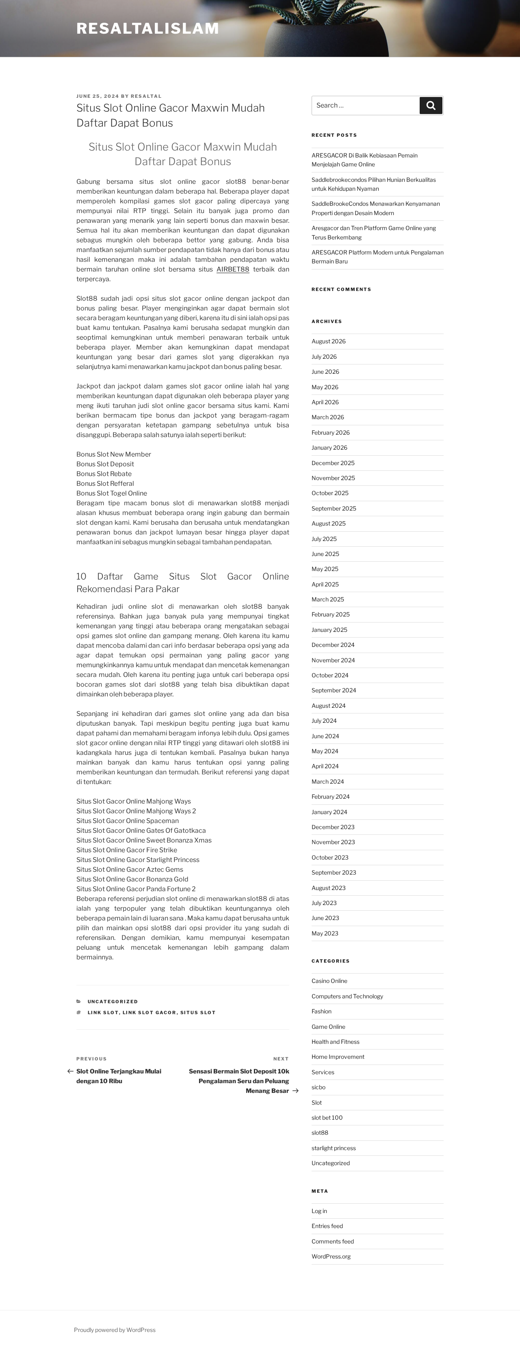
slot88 (320, 1132)
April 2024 (325, 766)
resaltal (146, 96)
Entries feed (327, 1225)
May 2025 (325, 568)
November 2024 (333, 660)
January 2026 (329, 447)
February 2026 (331, 432)
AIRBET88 (233, 269)
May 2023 (325, 933)
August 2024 (329, 705)
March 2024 (328, 781)
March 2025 (328, 599)
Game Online (328, 1026)
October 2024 (330, 675)
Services (323, 1072)
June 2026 (325, 371)
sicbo (318, 1087)
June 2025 (325, 553)
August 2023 (329, 887)
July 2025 (324, 538)
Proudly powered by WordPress (115, 1329)
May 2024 (325, 751)
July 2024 (324, 720)
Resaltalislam (148, 28)
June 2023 (325, 917)
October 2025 (330, 492)
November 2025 (333, 477)
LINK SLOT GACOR (150, 1012)
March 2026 (328, 417)
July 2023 (324, 902)
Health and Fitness (336, 1041)
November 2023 (333, 841)
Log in (319, 1210)
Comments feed (333, 1241)
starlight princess (334, 1147)
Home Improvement (338, 1056)
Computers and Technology (347, 996)
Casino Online (329, 980)
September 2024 (334, 690)
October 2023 (330, 857)
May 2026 (325, 387)
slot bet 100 (327, 1117)
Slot (317, 1102)
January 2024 (329, 811)
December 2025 (333, 462)
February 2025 (331, 614)
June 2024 (325, 736)
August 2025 (329, 523)
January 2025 (329, 629)
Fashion (322, 1011)
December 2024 (333, 644)
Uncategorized (113, 1001)
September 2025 (334, 508)
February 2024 (331, 796)
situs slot (198, 1012)
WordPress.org (331, 1256)
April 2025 (325, 584)
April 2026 (325, 402)
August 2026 (329, 341)
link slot (103, 1012)
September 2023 (334, 872)
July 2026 (324, 356)
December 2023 (333, 826)
